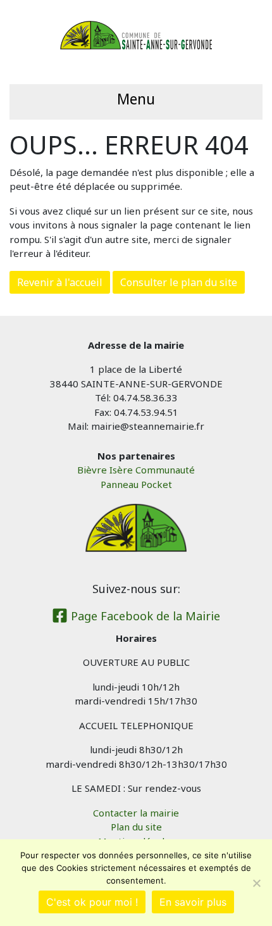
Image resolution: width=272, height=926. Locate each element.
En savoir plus (192, 902)
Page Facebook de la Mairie (144, 615)
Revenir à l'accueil (59, 282)
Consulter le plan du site (178, 282)
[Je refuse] (256, 883)
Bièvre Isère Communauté (136, 469)
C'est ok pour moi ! (92, 902)
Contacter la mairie (136, 812)
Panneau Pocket (136, 484)
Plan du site (136, 826)
